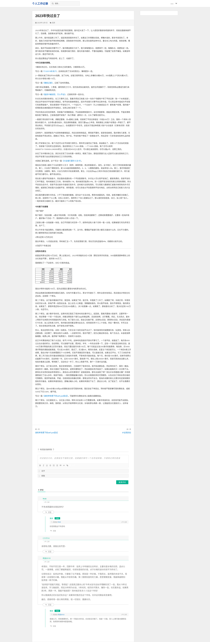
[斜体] (43, 465)
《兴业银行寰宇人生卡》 (71, 161)
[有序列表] (53, 465)
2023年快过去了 (47, 15)
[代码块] (64, 465)
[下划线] (47, 465)
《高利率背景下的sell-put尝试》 (55, 396)
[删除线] (50, 465)
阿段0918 (61, 614)
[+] (74, 465)
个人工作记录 (40, 3)
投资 (53, 23)
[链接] (67, 465)
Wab (59, 522)
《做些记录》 (48, 83)
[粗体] (40, 465)
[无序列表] (57, 465)
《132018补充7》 (50, 71)
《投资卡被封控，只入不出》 (54, 94)
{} (70, 465)
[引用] (60, 465)
